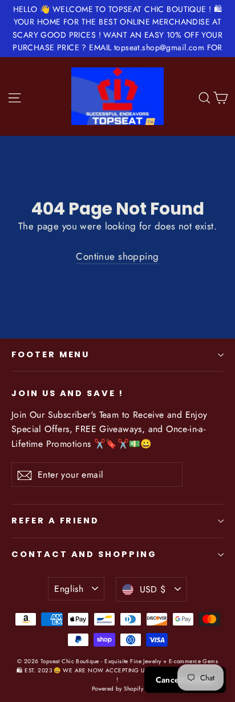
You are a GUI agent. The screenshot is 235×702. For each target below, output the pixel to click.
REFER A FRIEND (55, 520)
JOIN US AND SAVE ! (67, 393)
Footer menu (50, 354)
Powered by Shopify (118, 688)
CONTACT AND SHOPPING (84, 554)
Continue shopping (117, 256)
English (68, 588)
